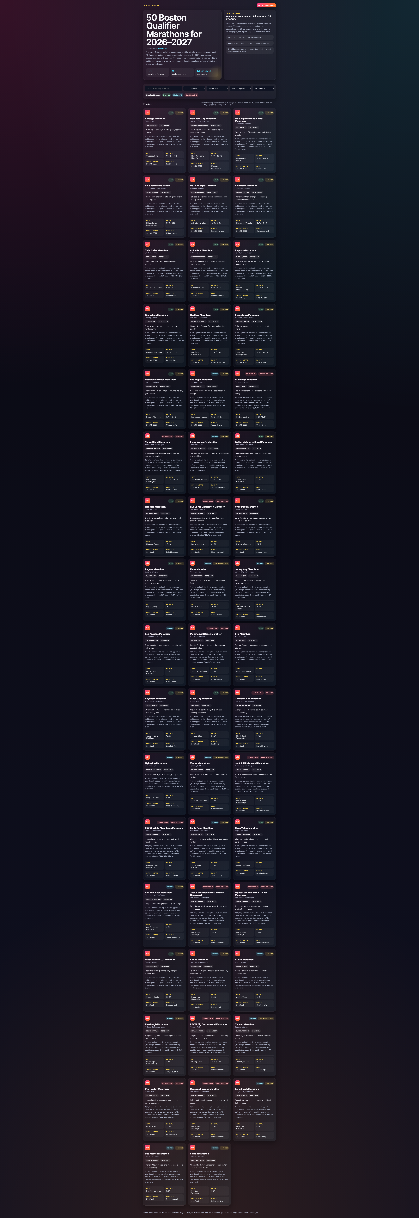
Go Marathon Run (161, 48)
